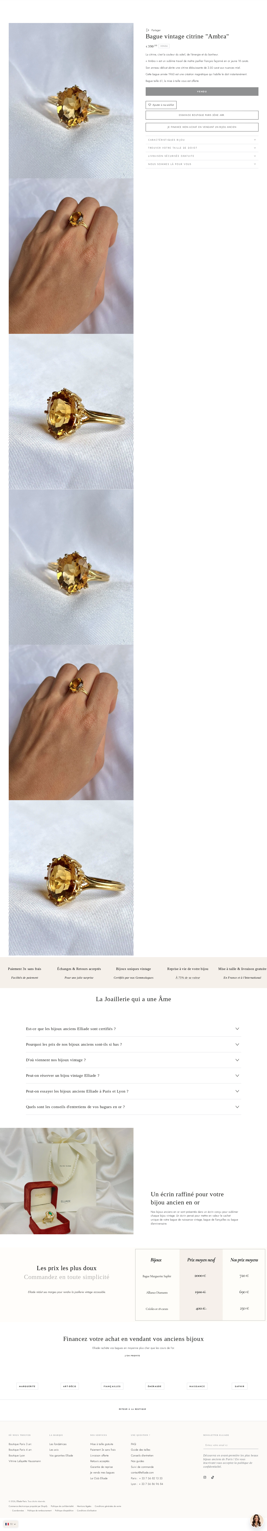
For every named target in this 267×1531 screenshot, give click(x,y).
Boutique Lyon (17, 1456)
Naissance (197, 1386)
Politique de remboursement (39, 1510)
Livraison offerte (99, 1456)
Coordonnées (18, 1510)
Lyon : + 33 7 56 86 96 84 (147, 1484)
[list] (133, 973)
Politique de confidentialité (62, 1506)
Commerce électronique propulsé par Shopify (28, 1506)
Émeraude (155, 1386)
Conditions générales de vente (108, 1506)
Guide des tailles (140, 1450)
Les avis (53, 1450)
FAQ (133, 1444)
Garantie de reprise (101, 1467)
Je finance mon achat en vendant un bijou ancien (202, 127)
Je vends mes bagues (102, 1473)
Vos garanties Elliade (61, 1456)
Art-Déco (69, 1386)
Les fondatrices (57, 1444)
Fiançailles (112, 1386)
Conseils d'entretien (142, 1456)
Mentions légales (84, 1506)
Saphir (239, 1386)
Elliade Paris (22, 1501)
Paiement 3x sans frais (103, 1450)
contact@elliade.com (142, 1473)
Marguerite (27, 1386)
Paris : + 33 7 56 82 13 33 (146, 1478)
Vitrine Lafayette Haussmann (25, 1461)
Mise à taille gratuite (101, 1444)
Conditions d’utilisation (87, 1510)
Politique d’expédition (64, 1510)
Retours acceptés (99, 1461)
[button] (11, 1524)
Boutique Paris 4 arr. (20, 1450)
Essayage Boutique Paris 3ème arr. (202, 115)
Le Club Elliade (99, 1478)
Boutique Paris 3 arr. (20, 1444)
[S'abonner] (257, 1445)
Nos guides (137, 1461)
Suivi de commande (142, 1467)
